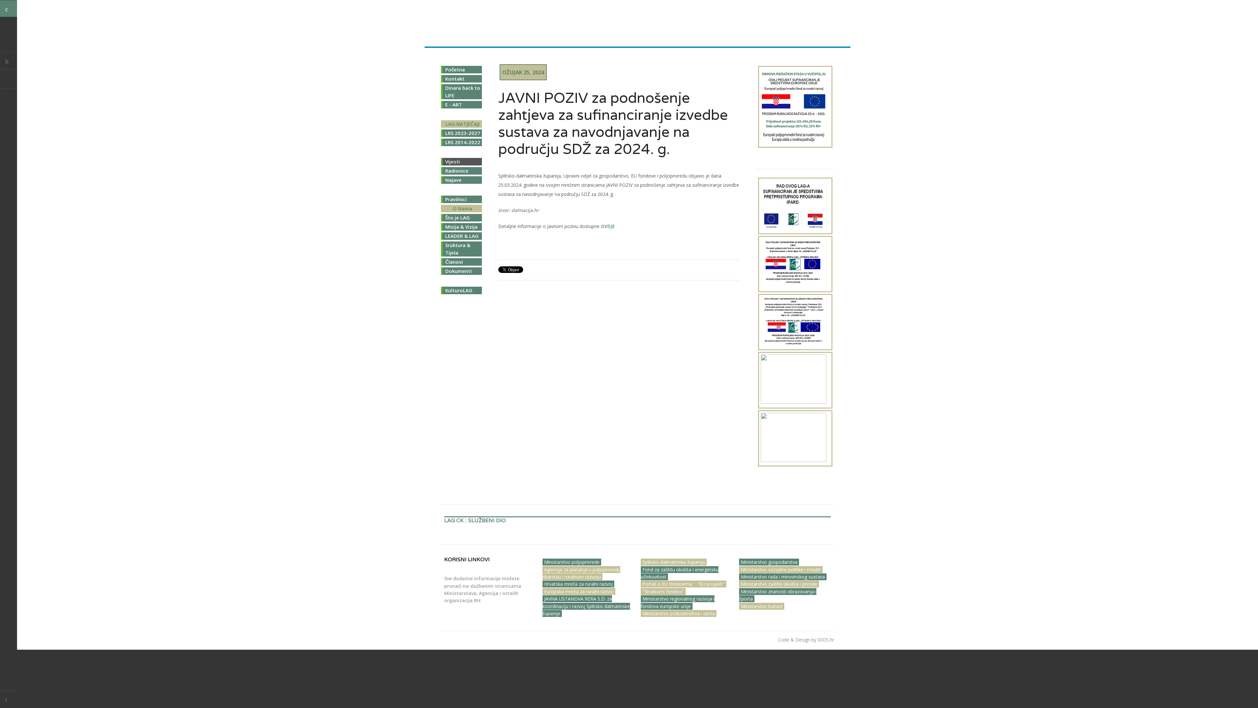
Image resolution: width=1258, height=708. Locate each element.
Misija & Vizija (461, 226)
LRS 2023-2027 (462, 133)
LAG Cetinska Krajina (481, 20)
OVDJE (608, 226)
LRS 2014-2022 (462, 142)
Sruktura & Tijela (457, 249)
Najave (453, 180)
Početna (455, 69)
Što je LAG (457, 217)
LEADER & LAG (462, 236)
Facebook (8, 80)
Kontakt (455, 78)
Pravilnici (456, 199)
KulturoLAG (458, 290)
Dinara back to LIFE (462, 92)
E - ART (453, 104)
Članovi (454, 261)
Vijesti (452, 161)
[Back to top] (8, 699)
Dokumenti (458, 271)
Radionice (456, 170)
